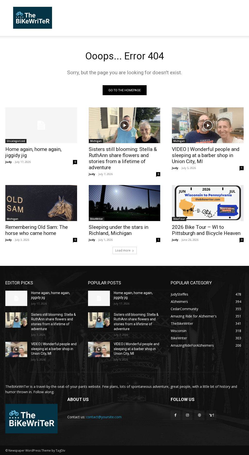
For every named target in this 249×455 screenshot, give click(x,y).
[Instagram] (187, 415)
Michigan (96, 141)
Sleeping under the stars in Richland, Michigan (118, 230)
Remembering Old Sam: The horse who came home (36, 230)
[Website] (199, 415)
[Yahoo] (211, 415)
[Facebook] (175, 415)
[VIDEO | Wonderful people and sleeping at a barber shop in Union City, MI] (208, 125)
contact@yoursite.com (104, 417)
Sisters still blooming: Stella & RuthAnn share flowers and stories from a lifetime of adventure (123, 158)
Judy (8, 162)
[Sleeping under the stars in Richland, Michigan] (124, 203)
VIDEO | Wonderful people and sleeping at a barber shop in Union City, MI (206, 155)
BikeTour (179, 219)
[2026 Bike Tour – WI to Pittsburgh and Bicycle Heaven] (208, 203)
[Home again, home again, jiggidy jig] (41, 125)
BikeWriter (96, 219)
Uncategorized (16, 141)
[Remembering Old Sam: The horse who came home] (41, 203)
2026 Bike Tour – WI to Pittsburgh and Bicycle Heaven (206, 230)
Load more (123, 250)
